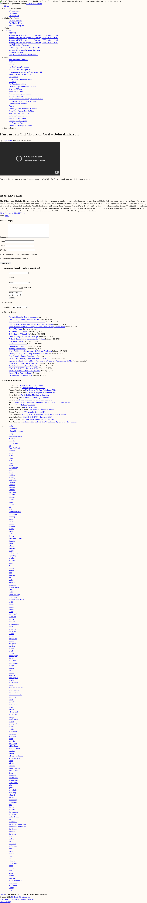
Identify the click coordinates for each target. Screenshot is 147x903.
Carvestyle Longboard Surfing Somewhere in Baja (28, 353)
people (11, 722)
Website (3, 250)
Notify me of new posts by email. (16, 259)
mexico (11, 673)
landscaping (13, 656)
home (11, 612)
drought (12, 541)
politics (11, 729)
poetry (11, 726)
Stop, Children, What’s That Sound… (23, 55)
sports (11, 787)
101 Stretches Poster (17, 123)
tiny (10, 819)
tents (10, 805)
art (10, 446)
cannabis (12, 490)
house (11, 626)
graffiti (11, 592)
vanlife (11, 853)
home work (13, 614)
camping (12, 487)
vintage (11, 868)
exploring (12, 555)
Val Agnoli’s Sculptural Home (36, 412)
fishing (11, 568)
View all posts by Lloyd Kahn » (12, 213)
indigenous (13, 639)
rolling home (14, 746)
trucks (11, 851)
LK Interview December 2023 (20, 375)
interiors (12, 646)
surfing (11, 797)
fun (10, 577)
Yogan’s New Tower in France (20, 373)
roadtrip (12, 741)
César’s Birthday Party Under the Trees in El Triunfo (29, 358)
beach (11, 455)
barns (11, 453)
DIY (10, 533)
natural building (15, 692)
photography (13, 724)
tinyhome (12, 831)
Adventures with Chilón (18, 331)
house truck (13, 631)
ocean (11, 707)
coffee (11, 509)
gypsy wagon (14, 597)
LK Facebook (14, 16)
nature (11, 700)
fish (10, 565)
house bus (12, 629)
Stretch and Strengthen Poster (20, 126)
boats (11, 465)
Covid (11, 519)
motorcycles (13, 678)
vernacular (13, 863)
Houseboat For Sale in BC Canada (30, 385)
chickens (12, 494)
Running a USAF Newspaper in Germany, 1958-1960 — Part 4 (33, 35)
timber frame (14, 817)
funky (11, 580)
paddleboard (13, 719)
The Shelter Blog (15, 23)
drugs (11, 543)
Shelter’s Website (15, 21)
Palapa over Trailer (16, 341)
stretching (12, 792)
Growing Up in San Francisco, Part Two (24, 47)
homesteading (14, 624)
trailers (11, 839)
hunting (12, 636)
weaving (12, 878)
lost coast (12, 660)
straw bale (13, 790)
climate (11, 504)
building (12, 477)
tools (10, 836)
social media (13, 783)
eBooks (11, 546)
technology (13, 802)
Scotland (12, 766)
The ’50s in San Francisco (19, 45)
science (11, 763)
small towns (13, 780)
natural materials (15, 695)
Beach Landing (17, 346)
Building (12, 62)
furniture (12, 582)
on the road (13, 714)
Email (2, 246)
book (10, 470)
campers (12, 485)
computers (13, 514)
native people (14, 690)
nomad (11, 702)
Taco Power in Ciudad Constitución (22, 356)
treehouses (13, 846)
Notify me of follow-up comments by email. (20, 254)
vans (10, 856)
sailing (11, 753)
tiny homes (13, 822)
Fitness (11, 106)
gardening (12, 585)
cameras (12, 482)
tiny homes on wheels (17, 827)
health (11, 602)
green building (14, 595)
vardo (11, 858)
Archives (7, 307)
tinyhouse (12, 834)
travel (11, 841)
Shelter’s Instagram (16, 25)
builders (12, 475)
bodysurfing (13, 468)
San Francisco (14, 758)
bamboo (12, 451)
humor (11, 634)
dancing (12, 526)
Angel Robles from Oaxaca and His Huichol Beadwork (30, 351)
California (12, 480)
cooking (12, 516)
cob (10, 507)
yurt (10, 890)
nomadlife (12, 704)
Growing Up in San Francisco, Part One (24, 50)
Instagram (12, 643)
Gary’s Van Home (16, 329)
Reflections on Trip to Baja (19, 334)
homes (11, 619)
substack (12, 795)
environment (13, 553)
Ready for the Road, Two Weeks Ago (23, 366)
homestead (13, 621)
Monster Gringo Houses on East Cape (23, 336)
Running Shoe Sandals (17, 349)
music (7, 216)
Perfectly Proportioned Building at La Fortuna (27, 339)
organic (11, 717)
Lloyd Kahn (7, 140)
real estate (12, 734)
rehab (11, 739)
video (11, 866)
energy (11, 551)
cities (11, 502)
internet (12, 648)
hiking (11, 604)
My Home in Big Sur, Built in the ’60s (40, 390)
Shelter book (14, 770)
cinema (11, 499)
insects (11, 641)
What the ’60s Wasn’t (17, 52)
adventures (13, 429)
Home (6, 6)
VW (10, 871)
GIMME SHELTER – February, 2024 (23, 368)
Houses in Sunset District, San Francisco (24, 371)
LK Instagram (14, 11)
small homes (13, 778)
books (11, 473)
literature (12, 658)
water (11, 873)
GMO (11, 590)
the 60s (11, 807)
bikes (11, 458)
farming (12, 558)
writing (11, 888)
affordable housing (16, 431)
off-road (12, 709)
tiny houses (13, 829)
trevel (11, 849)
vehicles (12, 861)
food (10, 573)
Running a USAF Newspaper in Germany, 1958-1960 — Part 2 (33, 40)
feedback (12, 560)
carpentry (12, 492)
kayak (11, 651)
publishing (13, 731)
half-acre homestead (16, 599)
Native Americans (16, 687)
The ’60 (7, 30)
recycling (12, 736)
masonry (12, 668)
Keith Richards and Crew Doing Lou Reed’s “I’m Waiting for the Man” (37, 327)
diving (11, 531)
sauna (11, 761)
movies (11, 680)
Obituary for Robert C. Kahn (33, 388)
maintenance (13, 663)
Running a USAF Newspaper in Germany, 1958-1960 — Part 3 (33, 38)
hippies (11, 607)
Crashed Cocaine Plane (18, 344)
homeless (12, 617)
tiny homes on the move (18, 824)
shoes (11, 773)
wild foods (13, 883)
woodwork (13, 885)
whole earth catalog (16, 880)
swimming (13, 800)
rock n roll (13, 744)
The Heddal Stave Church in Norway (39, 419)
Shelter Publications (34, 4)
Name (2, 241)
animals (12, 441)
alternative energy (16, 436)
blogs (11, 463)
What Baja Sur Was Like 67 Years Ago (24, 363)
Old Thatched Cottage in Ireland (41, 410)
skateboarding (14, 775)
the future (12, 814)
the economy (14, 812)
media (11, 670)
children (12, 497)
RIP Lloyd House (28, 405)
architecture (13, 443)
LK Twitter (13, 13)
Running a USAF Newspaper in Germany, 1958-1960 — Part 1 (33, 43)
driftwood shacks (15, 538)
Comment (4, 237)
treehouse (12, 844)
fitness (11, 570)
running (12, 751)
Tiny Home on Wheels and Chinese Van (24, 319)
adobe (11, 426)
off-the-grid (13, 712)
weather (12, 875)
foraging (12, 575)
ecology (12, 548)
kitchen (11, 653)
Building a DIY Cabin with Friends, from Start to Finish (31, 324)
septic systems (14, 768)
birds (10, 460)
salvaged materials (16, 756)
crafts (11, 521)
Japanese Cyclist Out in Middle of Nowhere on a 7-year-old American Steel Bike (40, 361)
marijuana (12, 665)
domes (11, 536)
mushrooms (13, 682)
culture (11, 524)
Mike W (12, 675)
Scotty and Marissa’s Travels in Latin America (27, 322)
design (11, 529)
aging (11, 433)
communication (15, 512)
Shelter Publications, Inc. (21, 897)
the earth (12, 809)
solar (10, 785)
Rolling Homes (14, 748)
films (11, 563)
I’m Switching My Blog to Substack (23, 317)
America (12, 438)
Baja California (15, 448)
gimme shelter (14, 587)
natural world (14, 697)
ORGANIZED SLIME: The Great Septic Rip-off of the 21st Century (50, 422)
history (11, 609)
